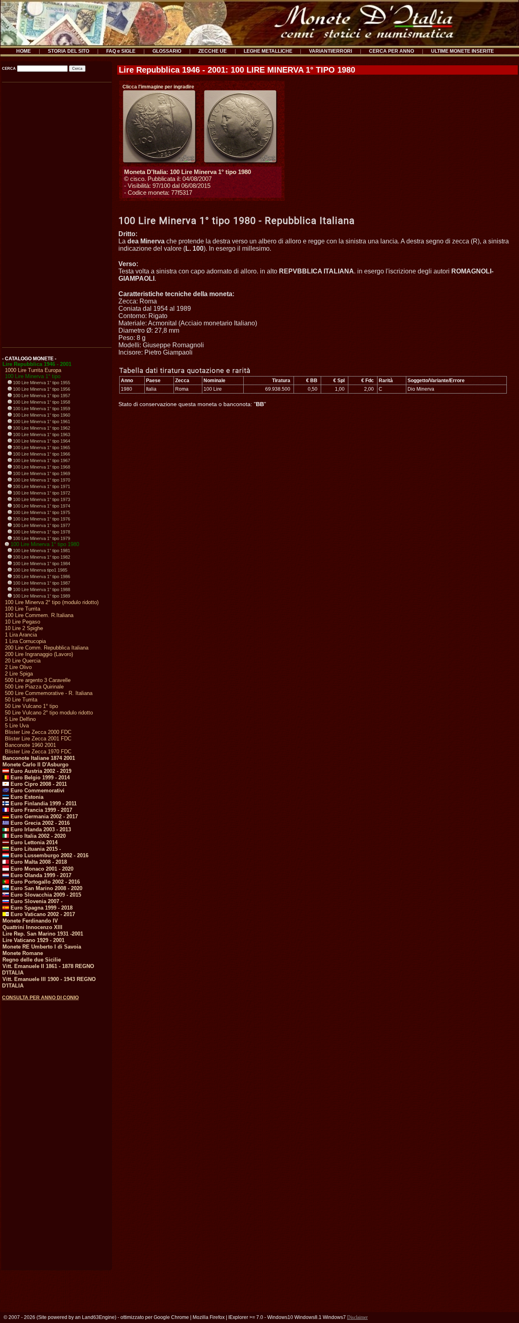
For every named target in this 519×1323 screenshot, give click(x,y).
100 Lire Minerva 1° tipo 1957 (41, 395)
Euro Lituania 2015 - (35, 849)
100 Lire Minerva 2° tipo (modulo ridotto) (52, 602)
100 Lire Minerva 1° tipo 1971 (41, 486)
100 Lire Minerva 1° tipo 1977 (41, 525)
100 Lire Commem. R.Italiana (39, 615)
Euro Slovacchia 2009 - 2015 (45, 895)
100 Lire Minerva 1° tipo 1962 (41, 428)
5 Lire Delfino (20, 719)
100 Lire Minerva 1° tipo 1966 (41, 454)
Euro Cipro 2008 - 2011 (38, 784)
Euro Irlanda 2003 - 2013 (40, 829)
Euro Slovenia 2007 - (35, 901)
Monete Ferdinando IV (30, 921)
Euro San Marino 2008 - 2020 (45, 888)
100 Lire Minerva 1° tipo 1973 (41, 499)
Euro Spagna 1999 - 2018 (41, 908)
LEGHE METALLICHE (268, 51)
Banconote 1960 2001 (30, 745)
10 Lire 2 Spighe (24, 628)
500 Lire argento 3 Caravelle (38, 680)
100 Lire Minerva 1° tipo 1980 (44, 544)
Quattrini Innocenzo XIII (32, 927)
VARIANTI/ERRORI (330, 51)
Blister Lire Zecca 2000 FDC (38, 732)
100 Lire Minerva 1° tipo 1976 (41, 518)
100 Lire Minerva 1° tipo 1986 (41, 576)
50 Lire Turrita (21, 700)
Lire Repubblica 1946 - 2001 (36, 364)
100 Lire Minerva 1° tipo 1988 (41, 589)
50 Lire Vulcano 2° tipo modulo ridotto (49, 713)
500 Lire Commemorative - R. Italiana (48, 693)
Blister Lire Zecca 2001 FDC (38, 739)
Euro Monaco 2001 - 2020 (41, 869)
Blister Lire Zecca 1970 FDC (38, 752)
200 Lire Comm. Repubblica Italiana (46, 648)
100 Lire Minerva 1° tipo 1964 (41, 441)
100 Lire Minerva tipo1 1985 (39, 570)
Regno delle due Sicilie (31, 960)
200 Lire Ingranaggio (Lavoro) (39, 654)
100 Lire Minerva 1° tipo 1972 (41, 492)
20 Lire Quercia (23, 661)
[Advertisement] (56, 212)
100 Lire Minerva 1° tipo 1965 (41, 447)
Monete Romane (22, 953)
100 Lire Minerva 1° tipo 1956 (41, 389)
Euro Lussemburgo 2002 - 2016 (48, 855)
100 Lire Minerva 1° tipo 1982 (41, 557)
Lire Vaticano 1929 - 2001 (33, 940)
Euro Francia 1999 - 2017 (40, 810)
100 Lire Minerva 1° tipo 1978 (41, 531)
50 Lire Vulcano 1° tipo (31, 706)
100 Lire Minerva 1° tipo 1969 (41, 473)
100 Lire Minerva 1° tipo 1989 (41, 596)
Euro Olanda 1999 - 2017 (40, 875)
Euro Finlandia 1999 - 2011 (43, 803)
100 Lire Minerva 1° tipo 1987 (41, 583)
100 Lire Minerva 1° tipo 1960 (41, 415)
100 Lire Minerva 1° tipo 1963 (41, 434)
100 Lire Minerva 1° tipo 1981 (41, 550)
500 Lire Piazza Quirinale (34, 687)
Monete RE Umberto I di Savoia (41, 947)
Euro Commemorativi (36, 790)
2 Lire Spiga (19, 674)
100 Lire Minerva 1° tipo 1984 (41, 563)
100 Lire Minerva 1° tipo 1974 (41, 505)
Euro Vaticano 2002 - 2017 (42, 914)
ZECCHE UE (212, 51)
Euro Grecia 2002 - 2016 (39, 823)
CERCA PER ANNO (391, 51)
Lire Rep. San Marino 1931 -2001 (42, 934)
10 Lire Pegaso (22, 622)
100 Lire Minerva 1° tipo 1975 (41, 512)
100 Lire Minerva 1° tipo (32, 376)
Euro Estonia (26, 797)
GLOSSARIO (166, 51)
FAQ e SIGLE (120, 51)
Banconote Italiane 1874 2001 (38, 758)
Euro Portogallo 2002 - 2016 (44, 882)
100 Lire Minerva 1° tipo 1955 (41, 382)
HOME (23, 51)
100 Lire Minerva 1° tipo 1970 (41, 480)
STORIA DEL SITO (68, 51)
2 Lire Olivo (18, 667)
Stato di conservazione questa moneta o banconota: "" (192, 404)
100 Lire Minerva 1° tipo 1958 (41, 402)
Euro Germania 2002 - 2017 (43, 816)
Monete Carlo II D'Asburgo (35, 765)
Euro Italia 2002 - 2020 (37, 836)
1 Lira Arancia (21, 635)
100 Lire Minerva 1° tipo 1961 (41, 421)
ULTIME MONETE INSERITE (462, 51)
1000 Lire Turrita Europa (33, 370)
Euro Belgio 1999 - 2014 (39, 777)
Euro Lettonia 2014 (33, 842)
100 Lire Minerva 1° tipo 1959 (41, 408)
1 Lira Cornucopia (25, 641)
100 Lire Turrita (22, 609)
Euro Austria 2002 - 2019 (40, 771)
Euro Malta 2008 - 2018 (38, 862)
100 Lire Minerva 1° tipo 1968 (41, 467)
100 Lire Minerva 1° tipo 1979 (41, 538)
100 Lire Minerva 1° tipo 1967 (41, 460)
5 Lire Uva (17, 726)
